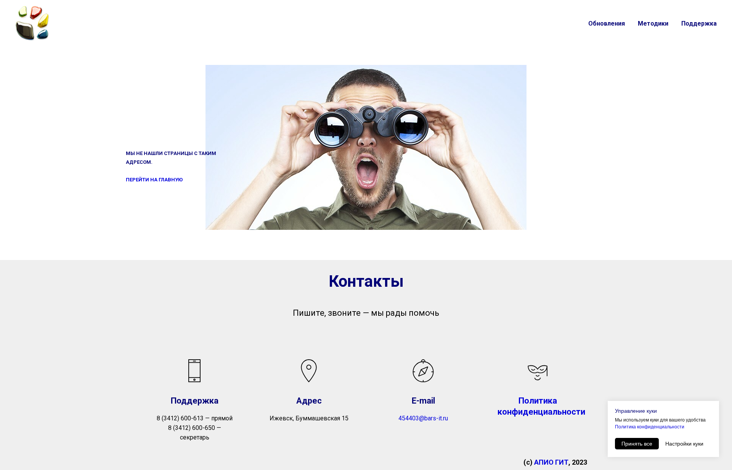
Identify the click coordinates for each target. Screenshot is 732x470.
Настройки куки (684, 444)
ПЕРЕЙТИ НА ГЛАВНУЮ (154, 180)
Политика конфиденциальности (649, 427)
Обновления (606, 23)
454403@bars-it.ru (423, 418)
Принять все (636, 444)
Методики (653, 23)
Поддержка (699, 23)
